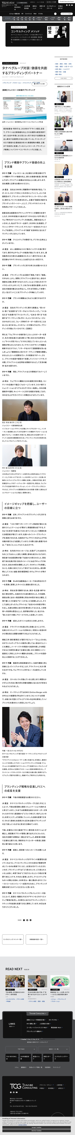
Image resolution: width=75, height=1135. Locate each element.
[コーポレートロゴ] (37, 1014)
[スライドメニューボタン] (55, 14)
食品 (30, 18)
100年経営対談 (27, 7)
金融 (64, 18)
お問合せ (32, 2)
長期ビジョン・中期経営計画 (36, 1020)
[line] (30, 920)
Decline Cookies (37, 1130)
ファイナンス (28, 14)
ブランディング (7, 83)
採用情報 (51, 1088)
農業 (33, 18)
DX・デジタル (53, 1020)
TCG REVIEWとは (17, 7)
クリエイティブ (27, 83)
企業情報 (59, 1085)
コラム (16, 1067)
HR (22, 14)
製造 (14, 18)
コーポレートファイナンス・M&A (37, 1027)
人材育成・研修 (44, 1024)
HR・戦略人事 (31, 1024)
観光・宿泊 (69, 18)
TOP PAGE (21, 1049)
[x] (24, 920)
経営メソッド (35, 7)
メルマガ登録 (40, 2)
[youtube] (17, 1092)
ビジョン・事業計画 (14, 14)
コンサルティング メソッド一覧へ (12, 939)
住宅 (26, 18)
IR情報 (42, 1088)
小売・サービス (39, 18)
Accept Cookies (36, 1127)
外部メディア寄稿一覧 (35, 1067)
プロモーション (17, 83)
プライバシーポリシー (46, 1085)
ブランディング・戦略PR (34, 1031)
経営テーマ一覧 (54, 1049)
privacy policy (23, 1124)
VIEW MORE (64, 78)
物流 (22, 18)
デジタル (40, 14)
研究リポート (42, 7)
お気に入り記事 (52, 2)
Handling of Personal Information (13, 1118)
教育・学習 (59, 18)
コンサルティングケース (51, 7)
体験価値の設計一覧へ (36, 939)
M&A (35, 14)
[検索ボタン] (62, 13)
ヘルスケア (53, 18)
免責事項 (47, 1067)
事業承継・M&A (56, 1027)
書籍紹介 (24, 1067)
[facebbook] (27, 920)
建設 (18, 18)
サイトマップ (56, 1067)
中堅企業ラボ (60, 7)
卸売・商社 (46, 18)
